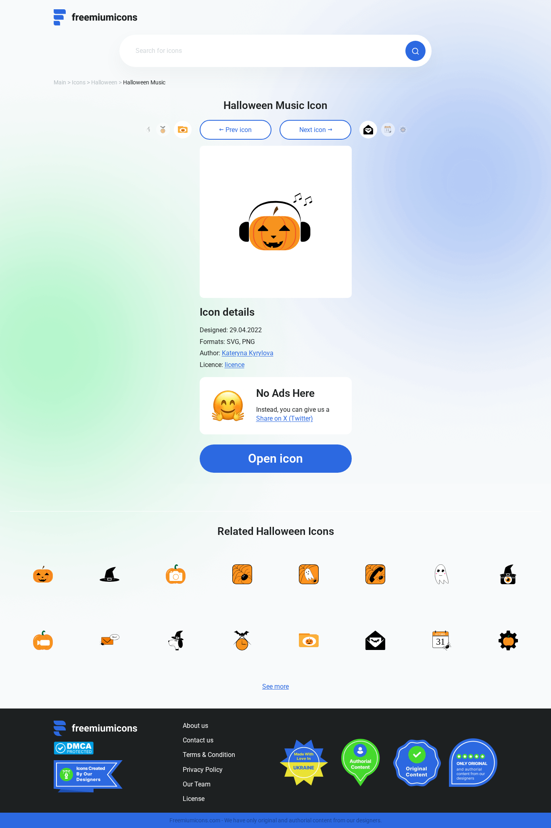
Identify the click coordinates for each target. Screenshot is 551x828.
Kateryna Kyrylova (247, 353)
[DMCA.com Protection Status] (74, 748)
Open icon (275, 458)
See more (275, 686)
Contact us (198, 740)
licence (234, 365)
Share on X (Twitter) (284, 418)
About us (195, 725)
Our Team (197, 784)
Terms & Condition (209, 755)
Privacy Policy (203, 769)
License (194, 799)
